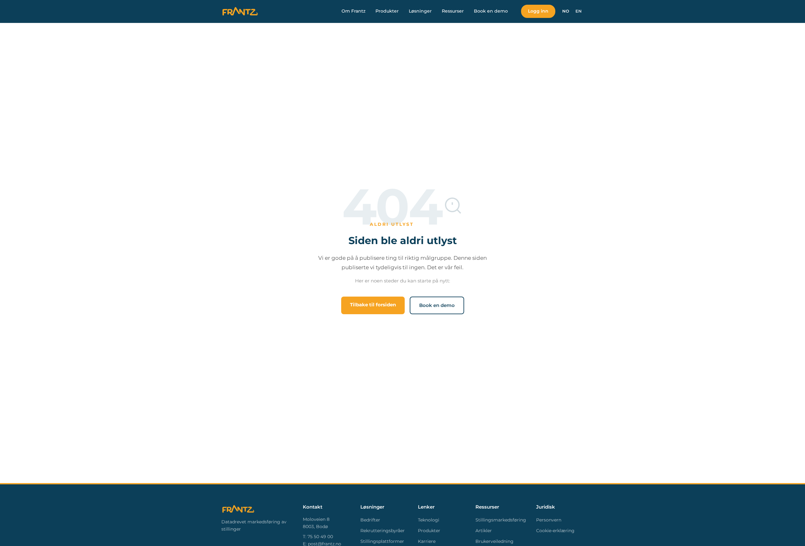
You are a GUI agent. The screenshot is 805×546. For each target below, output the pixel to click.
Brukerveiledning (494, 541)
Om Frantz (353, 11)
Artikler (483, 530)
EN (578, 11)
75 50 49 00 (320, 536)
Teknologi (428, 519)
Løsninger (420, 11)
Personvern (548, 519)
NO (565, 11)
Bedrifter (370, 519)
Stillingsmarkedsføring (500, 519)
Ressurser (453, 11)
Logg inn (538, 11)
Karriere (427, 541)
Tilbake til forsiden (373, 305)
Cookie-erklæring (555, 530)
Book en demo (491, 11)
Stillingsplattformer (382, 541)
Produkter (387, 11)
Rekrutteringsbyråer (382, 530)
